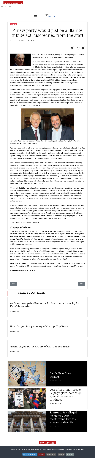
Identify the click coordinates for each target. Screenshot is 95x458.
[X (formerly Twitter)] (78, 48)
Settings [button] (61, 454)
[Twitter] (6, 7)
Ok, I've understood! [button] (29, 454)
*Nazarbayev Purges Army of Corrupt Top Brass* (40, 346)
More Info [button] (70, 454)
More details (55, 380)
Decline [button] (41, 454)
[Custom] (10, 7)
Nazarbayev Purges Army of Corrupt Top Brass (39, 326)
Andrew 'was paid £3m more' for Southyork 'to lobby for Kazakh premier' (44, 305)
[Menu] (35, 16)
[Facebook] (2, 7)
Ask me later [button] (51, 454)
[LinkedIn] (83, 48)
